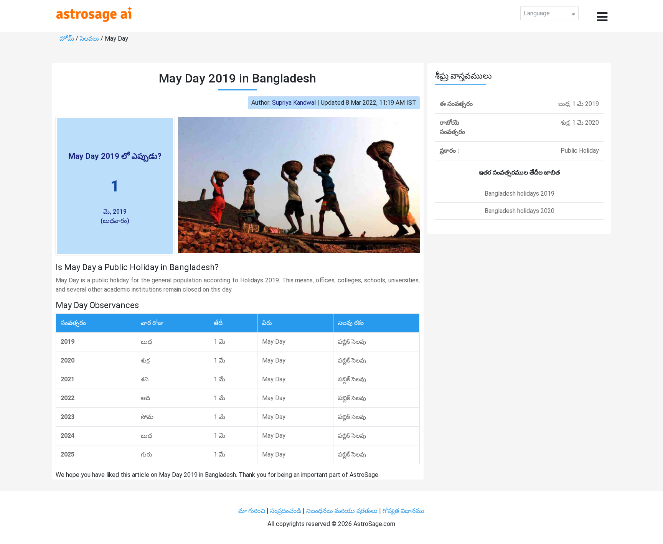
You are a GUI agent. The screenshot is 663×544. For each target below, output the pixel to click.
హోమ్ (67, 38)
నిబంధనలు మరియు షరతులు (342, 510)
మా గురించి (252, 510)
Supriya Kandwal (294, 102)
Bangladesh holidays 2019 (519, 193)
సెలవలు (90, 38)
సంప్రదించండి (286, 510)
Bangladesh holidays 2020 (519, 210)
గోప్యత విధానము (403, 510)
